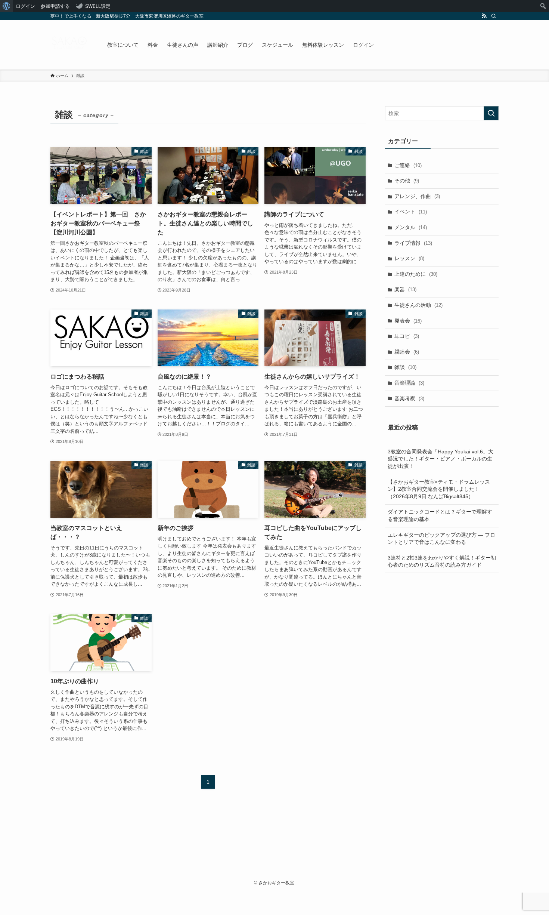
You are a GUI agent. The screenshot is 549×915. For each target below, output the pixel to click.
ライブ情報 (413, 243)
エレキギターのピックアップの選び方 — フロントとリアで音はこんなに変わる (441, 538)
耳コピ (406, 336)
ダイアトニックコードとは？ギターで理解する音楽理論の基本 (440, 515)
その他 (406, 181)
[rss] (484, 16)
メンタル (410, 227)
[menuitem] (6, 6)
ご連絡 (408, 165)
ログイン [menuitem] (25, 6)
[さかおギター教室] (69, 45)
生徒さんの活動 (418, 305)
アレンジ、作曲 (417, 196)
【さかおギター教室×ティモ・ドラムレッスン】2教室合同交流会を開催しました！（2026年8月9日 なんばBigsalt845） (439, 489)
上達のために (415, 274)
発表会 (408, 321)
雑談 (405, 367)
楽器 (405, 289)
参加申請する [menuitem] (55, 6)
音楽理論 (409, 383)
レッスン (409, 258)
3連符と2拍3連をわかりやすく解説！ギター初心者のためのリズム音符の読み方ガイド (442, 561)
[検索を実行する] (491, 113)
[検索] (494, 16)
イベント (410, 212)
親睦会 (406, 352)
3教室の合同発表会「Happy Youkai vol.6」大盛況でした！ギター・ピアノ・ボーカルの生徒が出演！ (440, 459)
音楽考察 (409, 398)
